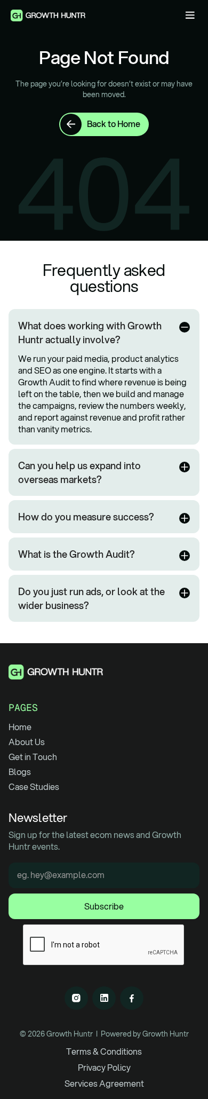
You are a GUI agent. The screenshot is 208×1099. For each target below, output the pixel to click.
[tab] (104, 377)
